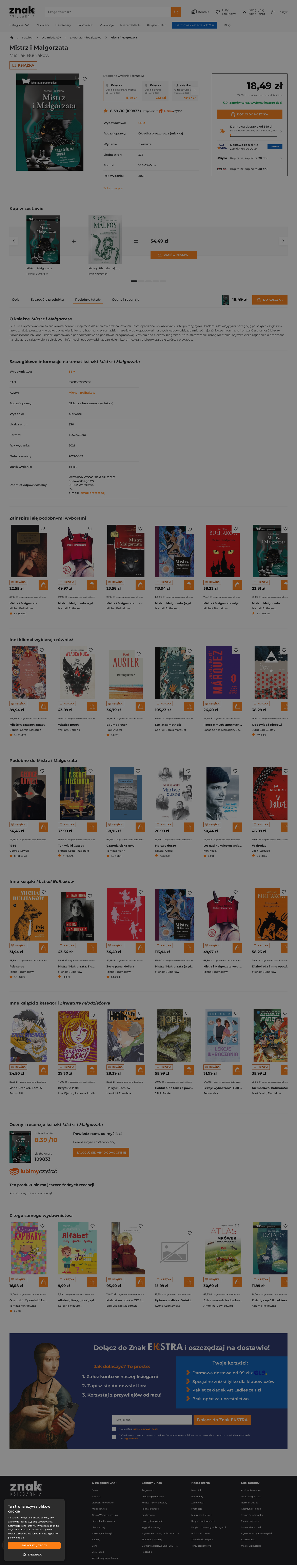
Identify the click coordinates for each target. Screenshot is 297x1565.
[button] (34, 1554)
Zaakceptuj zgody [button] (34, 1545)
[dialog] (34, 1530)
